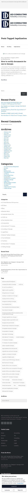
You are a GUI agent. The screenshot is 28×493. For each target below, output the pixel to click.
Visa (15, 385)
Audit (15, 440)
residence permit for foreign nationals (10, 359)
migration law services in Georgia (9, 351)
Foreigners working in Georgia (9, 301)
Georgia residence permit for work (10, 319)
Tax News (6, 185)
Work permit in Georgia (7, 391)
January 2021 (7, 146)
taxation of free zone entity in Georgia (10, 374)
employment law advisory (8, 298)
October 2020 (7, 149)
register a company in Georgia (9, 354)
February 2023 (7, 134)
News (2, 438)
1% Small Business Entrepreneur (11, 166)
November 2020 (8, 147)
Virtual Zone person (6, 385)
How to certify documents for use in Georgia (13, 62)
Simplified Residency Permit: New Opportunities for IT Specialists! (14, 270)
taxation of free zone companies (9, 365)
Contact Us (4, 445)
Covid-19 (21, 284)
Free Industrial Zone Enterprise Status (10, 307)
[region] (14, 483)
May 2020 (6, 153)
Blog (2, 57)
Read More (4, 80)
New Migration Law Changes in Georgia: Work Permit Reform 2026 (12, 262)
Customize (7, 490)
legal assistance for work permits (9, 348)
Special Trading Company (10, 182)
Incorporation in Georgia (7, 331)
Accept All (14, 486)
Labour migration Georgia (8, 345)
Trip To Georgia (5, 379)
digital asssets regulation (7, 290)
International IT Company (10, 178)
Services (3, 435)
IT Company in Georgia (7, 339)
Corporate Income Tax (9, 172)
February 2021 (7, 145)
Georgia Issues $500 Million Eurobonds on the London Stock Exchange (12, 313)
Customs (16, 445)
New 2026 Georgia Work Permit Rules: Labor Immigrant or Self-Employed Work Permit (12, 255)
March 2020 (7, 155)
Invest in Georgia (20, 337)
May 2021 (6, 140)
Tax (15, 435)
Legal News (7, 57)
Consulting (16, 438)
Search (2, 90)
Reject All (20, 490)
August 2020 (7, 152)
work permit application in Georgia (10, 388)
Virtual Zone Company (17, 379)
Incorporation (7, 176)
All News (6, 168)
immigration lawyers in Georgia (9, 328)
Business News (7, 171)
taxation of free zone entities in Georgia (11, 371)
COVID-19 (6, 173)
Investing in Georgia (8, 179)
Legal (15, 443)
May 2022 (6, 139)
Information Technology (7, 334)
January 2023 (7, 136)
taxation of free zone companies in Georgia (12, 368)
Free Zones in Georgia (7, 310)
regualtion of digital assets (8, 357)
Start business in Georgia (7, 362)
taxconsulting (6, 59)
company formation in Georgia (9, 284)
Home (2, 433)
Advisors (3, 443)
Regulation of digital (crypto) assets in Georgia (12, 113)
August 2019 (7, 156)
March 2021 (6, 143)
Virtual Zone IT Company (10, 186)
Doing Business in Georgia (8, 293)
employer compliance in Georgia (9, 295)
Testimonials (4, 440)
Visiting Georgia (7, 188)
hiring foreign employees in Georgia (10, 325)
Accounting (17, 433)
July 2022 (6, 137)
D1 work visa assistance (7, 287)
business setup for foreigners (8, 281)
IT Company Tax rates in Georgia (9, 342)
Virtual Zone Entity (6, 382)
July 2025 (6, 133)
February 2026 (7, 132)
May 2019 (6, 158)
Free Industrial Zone (8, 175)
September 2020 (8, 150)
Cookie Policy (20, 483)
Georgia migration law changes (9, 317)
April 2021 (6, 142)
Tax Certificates (7, 184)
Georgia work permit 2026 (8, 322)
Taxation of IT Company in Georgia (10, 376)
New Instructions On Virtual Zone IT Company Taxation (14, 115)
